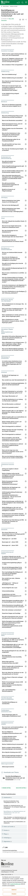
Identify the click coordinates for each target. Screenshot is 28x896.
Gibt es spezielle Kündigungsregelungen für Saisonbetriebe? (13, 268)
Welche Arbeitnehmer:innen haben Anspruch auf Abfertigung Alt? (11, 201)
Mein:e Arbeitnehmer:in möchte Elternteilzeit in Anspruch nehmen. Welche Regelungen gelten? (13, 321)
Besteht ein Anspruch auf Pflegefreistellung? (8, 190)
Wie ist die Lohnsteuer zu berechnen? (11, 610)
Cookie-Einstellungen (15, 884)
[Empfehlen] (23, 19)
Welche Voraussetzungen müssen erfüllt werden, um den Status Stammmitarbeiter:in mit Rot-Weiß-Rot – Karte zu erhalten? (12, 684)
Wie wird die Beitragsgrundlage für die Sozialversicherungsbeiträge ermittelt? (12, 568)
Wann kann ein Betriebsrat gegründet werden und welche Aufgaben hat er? (11, 105)
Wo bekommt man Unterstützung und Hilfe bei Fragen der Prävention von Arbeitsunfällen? (13, 521)
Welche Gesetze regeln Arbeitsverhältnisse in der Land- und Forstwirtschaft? (13, 54)
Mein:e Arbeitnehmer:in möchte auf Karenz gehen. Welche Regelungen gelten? (13, 315)
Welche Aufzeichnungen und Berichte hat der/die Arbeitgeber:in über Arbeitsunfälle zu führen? (13, 503)
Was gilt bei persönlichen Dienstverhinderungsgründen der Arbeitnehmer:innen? (10, 185)
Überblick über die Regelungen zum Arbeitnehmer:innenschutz (11, 488)
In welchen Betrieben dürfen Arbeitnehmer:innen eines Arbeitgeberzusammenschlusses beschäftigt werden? (10, 739)
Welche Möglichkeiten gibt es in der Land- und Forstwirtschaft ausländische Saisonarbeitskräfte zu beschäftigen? (13, 646)
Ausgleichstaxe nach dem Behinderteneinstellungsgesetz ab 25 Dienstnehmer (11, 596)
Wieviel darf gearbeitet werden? (10, 407)
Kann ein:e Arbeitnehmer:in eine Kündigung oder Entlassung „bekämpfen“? (13, 292)
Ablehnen (14, 889)
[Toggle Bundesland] (18, 2)
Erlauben (14, 894)
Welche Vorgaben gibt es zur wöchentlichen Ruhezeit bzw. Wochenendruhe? (13, 417)
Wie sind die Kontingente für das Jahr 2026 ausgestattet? (13, 651)
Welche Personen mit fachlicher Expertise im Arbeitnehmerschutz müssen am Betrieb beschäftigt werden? (13, 515)
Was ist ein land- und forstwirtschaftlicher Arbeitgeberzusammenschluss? (12, 727)
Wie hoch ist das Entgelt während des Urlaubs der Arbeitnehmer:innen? (11, 226)
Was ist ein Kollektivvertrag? (9, 74)
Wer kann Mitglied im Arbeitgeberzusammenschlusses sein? (12, 732)
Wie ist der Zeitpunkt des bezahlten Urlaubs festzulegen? (13, 221)
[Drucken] (20, 19)
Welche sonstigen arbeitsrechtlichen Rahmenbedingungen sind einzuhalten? (12, 748)
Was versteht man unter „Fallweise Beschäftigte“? (11, 579)
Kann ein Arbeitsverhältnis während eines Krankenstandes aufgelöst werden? (13, 171)
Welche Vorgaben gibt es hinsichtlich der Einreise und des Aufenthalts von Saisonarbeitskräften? (12, 668)
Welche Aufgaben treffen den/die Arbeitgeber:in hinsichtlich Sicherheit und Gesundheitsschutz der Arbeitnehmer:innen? (12, 476)
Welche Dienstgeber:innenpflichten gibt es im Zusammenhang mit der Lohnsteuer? (13, 601)
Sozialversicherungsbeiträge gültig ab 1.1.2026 (12, 563)
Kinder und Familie (9, 826)
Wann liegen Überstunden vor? (10, 396)
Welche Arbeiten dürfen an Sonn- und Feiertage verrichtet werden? (11, 422)
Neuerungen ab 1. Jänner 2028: (10, 542)
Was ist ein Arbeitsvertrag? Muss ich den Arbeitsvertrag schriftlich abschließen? (12, 116)
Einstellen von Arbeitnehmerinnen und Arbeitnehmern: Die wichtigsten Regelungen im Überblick (15, 807)
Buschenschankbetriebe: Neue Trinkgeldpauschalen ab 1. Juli (11, 801)
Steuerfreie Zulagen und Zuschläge (11, 613)
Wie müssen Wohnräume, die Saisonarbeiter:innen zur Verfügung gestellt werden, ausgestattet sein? (13, 534)
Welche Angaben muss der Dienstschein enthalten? (12, 129)
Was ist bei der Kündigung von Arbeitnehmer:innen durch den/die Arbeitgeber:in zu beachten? (11, 259)
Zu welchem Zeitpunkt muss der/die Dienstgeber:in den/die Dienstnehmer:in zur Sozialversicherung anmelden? (13, 558)
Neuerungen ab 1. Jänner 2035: (10, 545)
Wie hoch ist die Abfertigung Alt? (10, 205)
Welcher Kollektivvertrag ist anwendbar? (12, 78)
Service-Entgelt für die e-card (9, 587)
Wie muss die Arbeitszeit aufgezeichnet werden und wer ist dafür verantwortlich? (12, 457)
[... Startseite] (5, 2)
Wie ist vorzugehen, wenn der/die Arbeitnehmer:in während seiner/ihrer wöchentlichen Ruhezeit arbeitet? (12, 439)
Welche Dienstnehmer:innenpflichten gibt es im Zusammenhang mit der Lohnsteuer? (13, 606)
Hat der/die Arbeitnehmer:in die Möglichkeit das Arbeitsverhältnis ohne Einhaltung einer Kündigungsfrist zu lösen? (13, 287)
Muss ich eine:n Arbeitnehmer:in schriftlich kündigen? (13, 273)
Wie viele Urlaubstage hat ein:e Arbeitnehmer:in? (10, 231)
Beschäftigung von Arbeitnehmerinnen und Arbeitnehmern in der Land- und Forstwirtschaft (14, 813)
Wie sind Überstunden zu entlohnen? (11, 404)
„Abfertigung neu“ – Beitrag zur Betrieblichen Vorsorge (10, 583)
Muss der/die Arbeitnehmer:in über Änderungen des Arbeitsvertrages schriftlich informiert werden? (11, 135)
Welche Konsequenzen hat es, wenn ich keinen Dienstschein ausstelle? (12, 124)
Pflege (6, 834)
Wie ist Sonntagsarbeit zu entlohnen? (11, 426)
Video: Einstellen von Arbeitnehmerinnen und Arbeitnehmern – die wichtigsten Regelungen (15, 818)
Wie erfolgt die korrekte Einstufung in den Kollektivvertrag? (12, 81)
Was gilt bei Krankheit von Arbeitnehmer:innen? (8, 162)
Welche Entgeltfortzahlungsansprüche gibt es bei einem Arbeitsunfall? (13, 166)
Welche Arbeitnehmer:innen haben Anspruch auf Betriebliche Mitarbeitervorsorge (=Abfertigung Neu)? (12, 210)
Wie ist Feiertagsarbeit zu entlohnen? (11, 434)
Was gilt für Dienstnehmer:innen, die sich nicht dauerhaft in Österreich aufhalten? (12, 617)
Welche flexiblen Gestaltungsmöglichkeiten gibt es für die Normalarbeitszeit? (13, 384)
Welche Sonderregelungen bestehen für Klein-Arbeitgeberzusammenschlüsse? (12, 756)
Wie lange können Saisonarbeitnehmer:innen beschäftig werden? (11, 657)
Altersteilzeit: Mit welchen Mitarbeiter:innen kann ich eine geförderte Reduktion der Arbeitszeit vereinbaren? (13, 338)
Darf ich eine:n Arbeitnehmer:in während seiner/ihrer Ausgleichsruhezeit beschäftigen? (12, 445)
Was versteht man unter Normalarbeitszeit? (13, 380)
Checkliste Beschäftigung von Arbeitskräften (9, 702)
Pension (6, 830)
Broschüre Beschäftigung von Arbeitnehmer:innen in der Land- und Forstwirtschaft (15, 778)
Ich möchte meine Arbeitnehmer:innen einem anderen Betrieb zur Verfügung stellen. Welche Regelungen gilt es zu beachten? (12, 363)
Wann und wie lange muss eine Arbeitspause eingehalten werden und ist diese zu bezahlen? (12, 451)
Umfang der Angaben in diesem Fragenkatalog (10, 469)
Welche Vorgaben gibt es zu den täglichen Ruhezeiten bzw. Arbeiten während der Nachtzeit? (13, 412)
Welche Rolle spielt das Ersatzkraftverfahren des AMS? (10, 662)
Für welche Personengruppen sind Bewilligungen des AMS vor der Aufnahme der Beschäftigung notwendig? (13, 640)
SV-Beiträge (7, 837)
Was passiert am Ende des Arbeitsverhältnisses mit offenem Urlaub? (13, 240)
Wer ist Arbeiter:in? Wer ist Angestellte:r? (12, 64)
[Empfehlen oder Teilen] (26, 19)
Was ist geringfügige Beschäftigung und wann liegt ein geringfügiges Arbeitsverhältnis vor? (12, 573)
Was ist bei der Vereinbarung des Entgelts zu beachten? (13, 149)
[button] (26, 2)
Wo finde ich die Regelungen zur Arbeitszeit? (10, 376)
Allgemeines (8, 841)
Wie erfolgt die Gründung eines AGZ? (11, 752)
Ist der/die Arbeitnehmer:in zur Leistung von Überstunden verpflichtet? (12, 400)
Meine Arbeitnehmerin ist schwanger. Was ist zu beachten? (13, 304)
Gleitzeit (4, 388)
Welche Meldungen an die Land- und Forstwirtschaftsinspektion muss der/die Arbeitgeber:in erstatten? (12, 509)
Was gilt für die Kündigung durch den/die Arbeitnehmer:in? (12, 264)
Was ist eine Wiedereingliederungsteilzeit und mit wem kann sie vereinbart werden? (13, 349)
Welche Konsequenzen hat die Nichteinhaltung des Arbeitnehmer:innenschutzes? (10, 483)
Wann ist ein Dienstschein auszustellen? (12, 120)
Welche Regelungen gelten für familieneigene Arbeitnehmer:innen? (11, 715)
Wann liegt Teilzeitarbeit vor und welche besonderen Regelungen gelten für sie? (12, 392)
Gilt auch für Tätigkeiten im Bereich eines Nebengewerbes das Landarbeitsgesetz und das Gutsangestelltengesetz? (12, 60)
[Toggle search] (22, 2)
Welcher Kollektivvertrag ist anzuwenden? (13, 744)
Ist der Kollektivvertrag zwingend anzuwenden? (10, 94)
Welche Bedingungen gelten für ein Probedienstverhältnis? (11, 140)
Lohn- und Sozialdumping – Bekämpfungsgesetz (9, 690)
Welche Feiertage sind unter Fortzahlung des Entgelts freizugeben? (12, 430)
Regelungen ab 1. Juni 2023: (9, 538)
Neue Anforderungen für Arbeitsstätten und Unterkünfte (14, 822)
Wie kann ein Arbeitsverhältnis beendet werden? (12, 253)
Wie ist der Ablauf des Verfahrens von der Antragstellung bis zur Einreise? (13, 673)
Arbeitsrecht (8, 797)
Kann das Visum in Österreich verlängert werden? (12, 678)
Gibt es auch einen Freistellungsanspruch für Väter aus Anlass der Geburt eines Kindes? (12, 310)
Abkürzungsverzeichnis (8, 766)
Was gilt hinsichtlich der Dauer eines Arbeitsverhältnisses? (11, 144)
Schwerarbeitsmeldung (8, 591)
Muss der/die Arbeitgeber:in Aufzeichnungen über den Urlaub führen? (12, 236)
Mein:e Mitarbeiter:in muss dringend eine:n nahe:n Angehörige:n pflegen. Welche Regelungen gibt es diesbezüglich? (13, 344)
